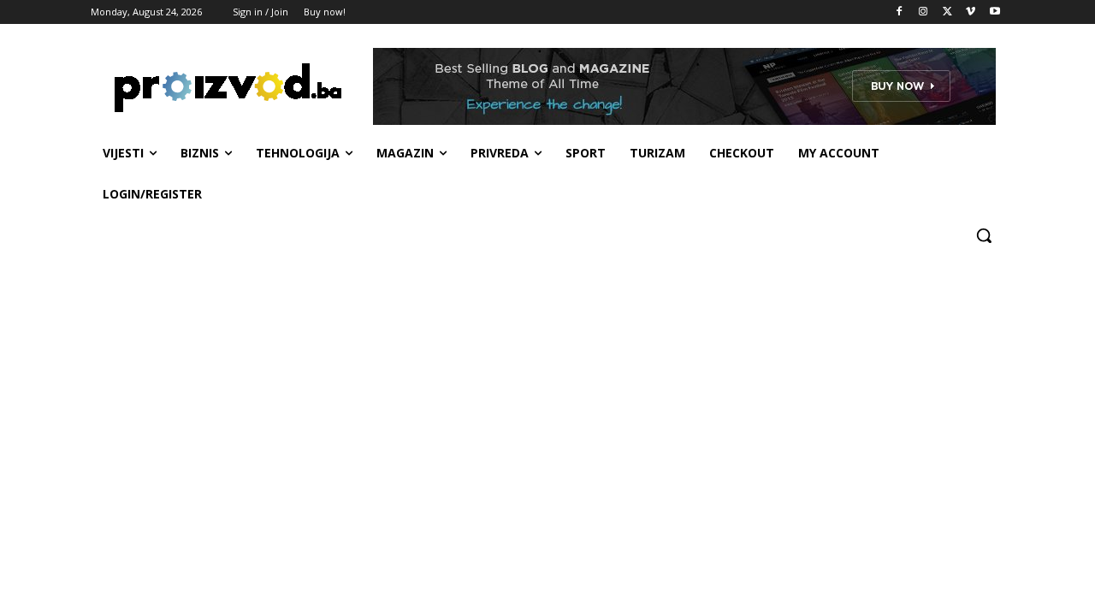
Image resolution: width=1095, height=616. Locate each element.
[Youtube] (994, 12)
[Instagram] (923, 12)
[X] (947, 12)
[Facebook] (899, 12)
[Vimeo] (970, 12)
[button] (983, 235)
